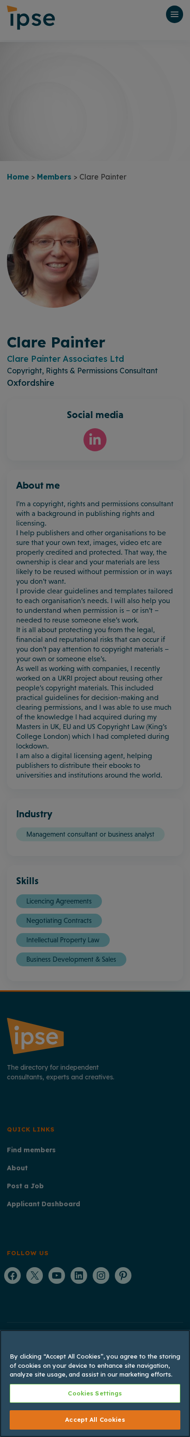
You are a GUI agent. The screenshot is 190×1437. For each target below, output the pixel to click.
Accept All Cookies (95, 1419)
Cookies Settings (95, 1393)
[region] (95, 1383)
